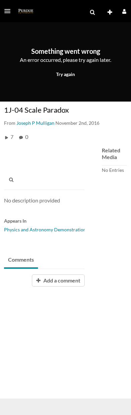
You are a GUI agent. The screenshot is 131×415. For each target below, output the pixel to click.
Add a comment (61, 280)
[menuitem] (92, 12)
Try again (65, 74)
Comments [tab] (21, 259)
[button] (9, 11)
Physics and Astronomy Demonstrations (46, 229)
